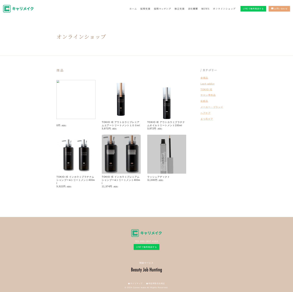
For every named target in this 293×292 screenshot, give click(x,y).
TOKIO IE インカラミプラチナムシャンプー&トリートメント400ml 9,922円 (75, 181)
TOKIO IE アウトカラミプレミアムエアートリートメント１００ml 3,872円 (121, 125)
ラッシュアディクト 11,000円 (158, 178)
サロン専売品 (208, 95)
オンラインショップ (224, 8)
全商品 (204, 78)
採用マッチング (162, 8)
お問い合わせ (281, 8)
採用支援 (145, 8)
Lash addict (208, 83)
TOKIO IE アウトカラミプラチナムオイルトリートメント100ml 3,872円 (166, 125)
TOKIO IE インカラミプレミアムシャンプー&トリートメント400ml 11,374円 (121, 181)
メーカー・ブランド (212, 107)
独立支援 (179, 8)
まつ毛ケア (207, 119)
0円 (61, 125)
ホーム (133, 8)
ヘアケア (206, 113)
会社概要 (193, 8)
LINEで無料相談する (253, 8)
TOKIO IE (206, 89)
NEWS (205, 8)
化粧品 (204, 101)
